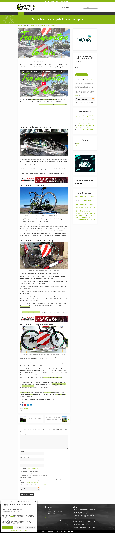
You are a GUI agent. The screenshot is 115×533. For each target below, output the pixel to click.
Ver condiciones (65, 1)
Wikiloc (78, 143)
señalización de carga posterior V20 (31, 312)
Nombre (22, 451)
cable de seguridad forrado (59, 384)
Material (26, 408)
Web (21, 463)
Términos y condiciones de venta (53, 511)
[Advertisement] (44, 116)
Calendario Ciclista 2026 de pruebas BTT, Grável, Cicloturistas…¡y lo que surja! (85, 206)
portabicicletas (27, 410)
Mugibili (78, 145)
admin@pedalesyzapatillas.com (31, 482)
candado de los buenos (28, 386)
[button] (35, 501)
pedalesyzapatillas (81, 196)
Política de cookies (14, 530)
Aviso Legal (48, 515)
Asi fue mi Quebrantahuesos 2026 (84, 123)
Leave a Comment (40, 61)
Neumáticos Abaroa (25, 307)
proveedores (11, 516)
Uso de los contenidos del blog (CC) (54, 520)
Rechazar (19, 527)
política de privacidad (32, 468)
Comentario (23, 434)
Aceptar (7, 527)
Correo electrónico (25, 457)
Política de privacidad (23, 530)
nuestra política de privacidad (45, 484)
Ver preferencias (31, 527)
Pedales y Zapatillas (50, 531)
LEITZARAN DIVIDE (81, 215)
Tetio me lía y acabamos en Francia (85, 129)
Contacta (47, 509)
